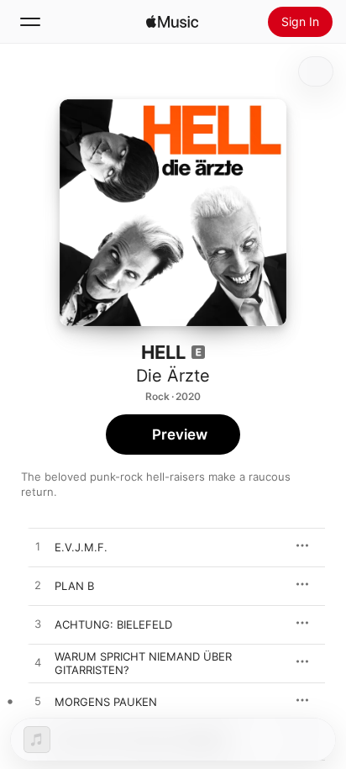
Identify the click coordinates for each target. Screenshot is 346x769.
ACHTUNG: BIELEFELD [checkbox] (113, 624)
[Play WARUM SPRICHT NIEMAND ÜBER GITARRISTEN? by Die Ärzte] (38, 663)
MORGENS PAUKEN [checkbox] (106, 701)
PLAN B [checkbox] (74, 586)
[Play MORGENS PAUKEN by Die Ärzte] (38, 701)
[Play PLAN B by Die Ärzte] (38, 585)
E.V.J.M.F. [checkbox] (81, 547)
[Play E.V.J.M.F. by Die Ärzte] (38, 547)
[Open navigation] (30, 21)
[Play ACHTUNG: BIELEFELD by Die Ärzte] (38, 624)
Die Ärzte (173, 376)
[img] (172, 21)
